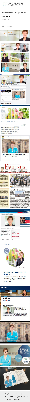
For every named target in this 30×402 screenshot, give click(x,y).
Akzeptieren (17, 399)
